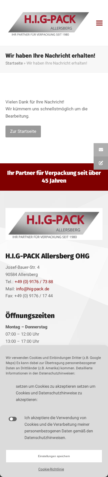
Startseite (14, 63)
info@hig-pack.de (32, 289)
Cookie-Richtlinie (51, 469)
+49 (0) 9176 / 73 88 (34, 281)
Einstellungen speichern (54, 456)
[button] (99, 22)
